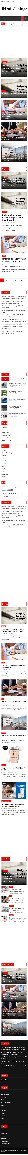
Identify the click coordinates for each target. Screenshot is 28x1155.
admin (4, 73)
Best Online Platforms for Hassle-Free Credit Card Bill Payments (17, 414)
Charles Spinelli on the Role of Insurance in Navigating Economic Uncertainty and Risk (12, 68)
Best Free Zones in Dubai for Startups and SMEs (12, 158)
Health (3, 458)
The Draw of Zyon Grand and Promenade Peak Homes (15, 406)
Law (3, 135)
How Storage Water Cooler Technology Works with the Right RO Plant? (17, 384)
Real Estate (4, 474)
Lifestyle (3, 469)
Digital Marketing (6, 453)
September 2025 (6, 440)
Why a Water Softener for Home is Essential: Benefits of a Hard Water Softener (12, 805)
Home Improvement (7, 461)
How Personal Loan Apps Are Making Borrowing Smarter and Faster (14, 260)
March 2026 (4, 430)
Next (22, 280)
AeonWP (4, 1151)
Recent (14, 379)
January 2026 (5, 432)
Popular (6, 379)
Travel (3, 476)
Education (4, 455)
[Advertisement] (14, 42)
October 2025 (5, 438)
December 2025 (5, 435)
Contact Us (4, 1080)
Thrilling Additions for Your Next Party (17, 399)
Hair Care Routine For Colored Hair (11, 324)
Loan (3, 112)
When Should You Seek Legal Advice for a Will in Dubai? (13, 137)
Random (23, 379)
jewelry (3, 463)
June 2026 (4, 427)
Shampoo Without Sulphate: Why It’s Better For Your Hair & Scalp (17, 919)
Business (4, 62)
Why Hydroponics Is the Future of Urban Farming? (16, 391)
